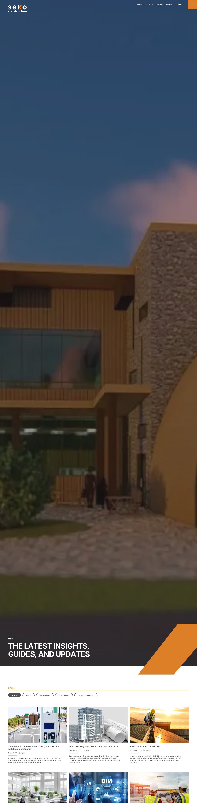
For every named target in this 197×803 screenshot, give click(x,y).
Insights (28, 695)
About (151, 4)
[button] (37, 725)
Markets (159, 4)
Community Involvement (86, 695)
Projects (178, 4)
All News (14, 695)
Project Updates (64, 695)
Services (169, 4)
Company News (45, 695)
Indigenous (141, 4)
